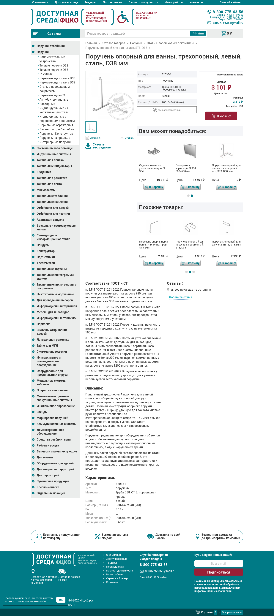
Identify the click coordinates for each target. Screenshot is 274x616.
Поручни (43, 52)
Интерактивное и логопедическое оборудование (49, 361)
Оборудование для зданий (55, 463)
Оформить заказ (232, 612)
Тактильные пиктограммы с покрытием (56, 286)
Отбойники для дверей (53, 208)
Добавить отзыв (180, 297)
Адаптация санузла (50, 219)
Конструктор (46, 251)
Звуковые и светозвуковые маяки (56, 227)
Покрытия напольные (52, 390)
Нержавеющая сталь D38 (57, 78)
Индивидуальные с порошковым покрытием (57, 118)
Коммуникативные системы (56, 424)
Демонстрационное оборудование (50, 431)
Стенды (42, 412)
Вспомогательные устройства (52, 59)
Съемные (46, 74)
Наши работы (174, 2)
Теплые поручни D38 (54, 70)
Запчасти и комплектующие (57, 451)
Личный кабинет (231, 2)
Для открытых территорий (55, 469)
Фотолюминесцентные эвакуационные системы (54, 398)
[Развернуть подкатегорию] (33, 46)
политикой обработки (225, 584)
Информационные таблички (56, 318)
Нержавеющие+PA (52, 95)
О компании (40, 2)
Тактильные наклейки (52, 202)
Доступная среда (66, 2)
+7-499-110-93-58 (234, 15)
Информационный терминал (57, 306)
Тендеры (90, 2)
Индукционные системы (54, 154)
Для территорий (48, 475)
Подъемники (46, 257)
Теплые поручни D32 (54, 65)
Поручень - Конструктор (56, 133)
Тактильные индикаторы (54, 166)
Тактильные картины (52, 269)
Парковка (44, 324)
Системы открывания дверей (52, 331)
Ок (61, 599)
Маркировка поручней (52, 418)
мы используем (27, 601)
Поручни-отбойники (51, 46)
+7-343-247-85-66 (234, 17)
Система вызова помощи (55, 148)
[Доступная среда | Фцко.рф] (57, 16)
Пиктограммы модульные (55, 294)
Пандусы (43, 245)
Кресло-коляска (48, 487)
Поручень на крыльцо (55, 138)
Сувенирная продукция (53, 481)
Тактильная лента (49, 184)
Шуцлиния (44, 172)
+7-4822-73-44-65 (234, 19)
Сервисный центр (117, 578)
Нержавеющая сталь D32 (57, 82)
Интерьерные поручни (55, 142)
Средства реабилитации (54, 439)
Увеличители (46, 263)
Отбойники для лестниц (53, 214)
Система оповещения (52, 351)
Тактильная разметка (52, 178)
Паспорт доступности (143, 2)
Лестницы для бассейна (57, 129)
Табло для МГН (47, 345)
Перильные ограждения (56, 125)
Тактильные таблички (52, 196)
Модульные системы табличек (51, 382)
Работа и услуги (48, 445)
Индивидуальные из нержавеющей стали (54, 110)
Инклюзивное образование (56, 406)
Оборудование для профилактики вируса (52, 372)
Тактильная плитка (50, 160)
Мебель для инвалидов (53, 312)
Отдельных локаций (51, 493)
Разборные (47, 104)
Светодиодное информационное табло (53, 237)
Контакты (196, 2)
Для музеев (45, 457)
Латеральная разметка (53, 339)
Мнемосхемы (46, 190)
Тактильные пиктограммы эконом (55, 276)
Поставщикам (112, 2)
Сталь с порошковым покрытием (55, 89)
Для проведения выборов (55, 300)
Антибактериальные (54, 99)
